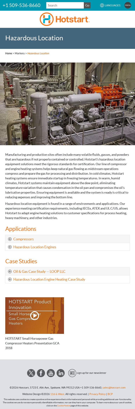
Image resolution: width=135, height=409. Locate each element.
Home (8, 53)
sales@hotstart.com (114, 387)
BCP (110, 394)
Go (87, 5)
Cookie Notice (63, 405)
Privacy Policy (97, 394)
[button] (110, 5)
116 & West (57, 394)
